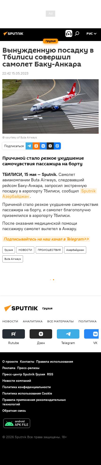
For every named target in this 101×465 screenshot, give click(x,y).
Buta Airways (12, 259)
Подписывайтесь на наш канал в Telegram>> (46, 239)
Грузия (8, 250)
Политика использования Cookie (27, 393)
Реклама (8, 368)
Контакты (27, 361)
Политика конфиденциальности (26, 387)
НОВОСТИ (25, 250)
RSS (50, 374)
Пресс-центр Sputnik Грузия (23, 374)
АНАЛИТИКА (33, 321)
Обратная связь (14, 410)
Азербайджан (75, 250)
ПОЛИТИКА (87, 321)
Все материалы (60, 321)
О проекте (10, 361)
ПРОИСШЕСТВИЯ (49, 250)
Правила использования (54, 361)
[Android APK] (17, 424)
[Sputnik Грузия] (14, 35)
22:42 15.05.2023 (15, 73)
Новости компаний (16, 380)
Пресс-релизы (28, 368)
